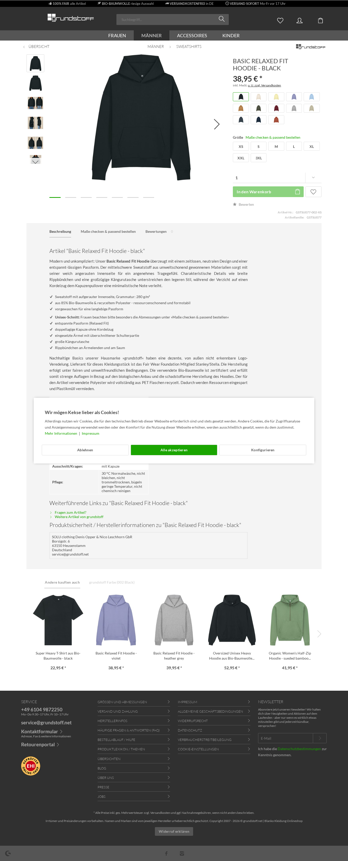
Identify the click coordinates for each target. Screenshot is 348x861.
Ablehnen (85, 450)
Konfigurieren (263, 450)
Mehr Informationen (61, 433)
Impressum (90, 433)
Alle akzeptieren (174, 450)
